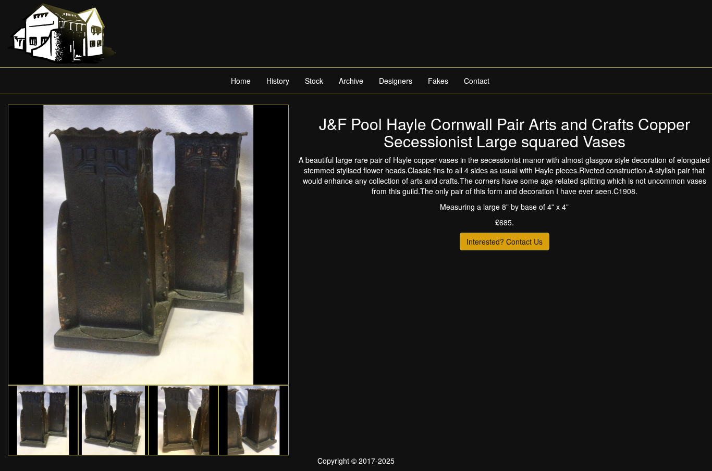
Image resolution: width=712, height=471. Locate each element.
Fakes (438, 80)
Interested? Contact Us (505, 241)
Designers (395, 80)
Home (241, 80)
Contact (476, 80)
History (277, 80)
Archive (351, 80)
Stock (314, 80)
